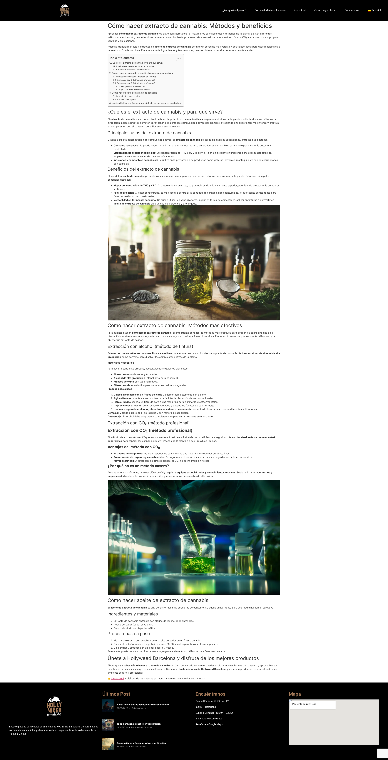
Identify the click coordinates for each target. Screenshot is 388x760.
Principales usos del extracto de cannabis (135, 66)
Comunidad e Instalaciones (270, 10)
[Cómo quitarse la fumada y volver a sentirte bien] (108, 749)
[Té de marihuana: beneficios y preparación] (108, 729)
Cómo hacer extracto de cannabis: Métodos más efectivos (142, 73)
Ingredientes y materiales (128, 96)
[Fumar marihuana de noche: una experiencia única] (108, 710)
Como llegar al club (325, 10)
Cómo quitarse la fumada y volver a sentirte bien (142, 743)
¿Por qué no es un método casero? (135, 89)
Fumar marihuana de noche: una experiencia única (143, 704)
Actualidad (300, 10)
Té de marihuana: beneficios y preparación (139, 723)
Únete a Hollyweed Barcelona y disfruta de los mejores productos (146, 103)
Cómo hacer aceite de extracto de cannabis (134, 92)
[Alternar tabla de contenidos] (177, 58)
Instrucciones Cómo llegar (209, 718)
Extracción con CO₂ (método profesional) (136, 80)
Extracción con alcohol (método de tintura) (136, 76)
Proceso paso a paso (126, 99)
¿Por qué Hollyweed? (234, 10)
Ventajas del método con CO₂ (133, 86)
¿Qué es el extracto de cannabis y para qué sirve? (137, 62)
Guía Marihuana (139, 708)
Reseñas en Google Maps (209, 724)
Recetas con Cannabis (141, 727)
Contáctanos (352, 10)
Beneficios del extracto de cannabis (133, 69)
